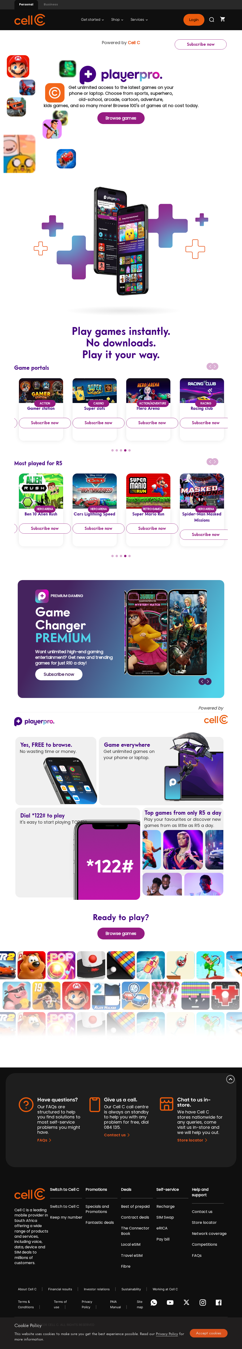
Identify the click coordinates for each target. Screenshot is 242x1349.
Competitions (204, 1244)
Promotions (96, 1189)
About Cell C (27, 1289)
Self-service (167, 1189)
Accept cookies (208, 1333)
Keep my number (66, 1217)
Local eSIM (130, 1244)
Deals (126, 1189)
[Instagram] (203, 1303)
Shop (115, 19)
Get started (91, 19)
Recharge (165, 1206)
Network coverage (209, 1233)
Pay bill (162, 1239)
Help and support (200, 1192)
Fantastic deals (100, 1222)
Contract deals (135, 1217)
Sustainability (131, 1289)
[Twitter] (187, 1303)
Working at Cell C (165, 1289)
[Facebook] (220, 1303)
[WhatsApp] (155, 1303)
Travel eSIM (132, 1255)
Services (138, 19)
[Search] (212, 20)
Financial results (60, 1289)
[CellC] (29, 19)
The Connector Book (135, 1231)
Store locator (190, 1140)
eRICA (162, 1228)
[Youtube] (171, 1303)
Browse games (121, 118)
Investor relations (97, 1289)
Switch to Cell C (64, 1189)
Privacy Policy (167, 1333)
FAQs (42, 1140)
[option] (41, 410)
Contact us (115, 1135)
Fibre (125, 1266)
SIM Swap (165, 1217)
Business (51, 4)
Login (194, 20)
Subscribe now (201, 44)
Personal (26, 4)
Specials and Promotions (97, 1209)
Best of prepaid (135, 1206)
